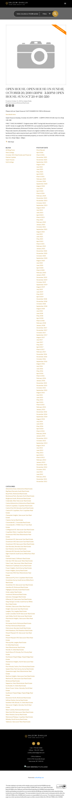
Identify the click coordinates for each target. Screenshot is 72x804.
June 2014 (39, 424)
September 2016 (41, 361)
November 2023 (41, 200)
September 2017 (41, 335)
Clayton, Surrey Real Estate (14, 520)
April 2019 (39, 296)
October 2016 (41, 359)
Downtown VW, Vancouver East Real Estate (20, 541)
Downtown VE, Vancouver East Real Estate (19, 539)
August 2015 (40, 392)
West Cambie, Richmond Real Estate (17, 710)
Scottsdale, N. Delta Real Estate (16, 686)
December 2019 (41, 277)
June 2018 (39, 313)
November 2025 (41, 160)
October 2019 (41, 282)
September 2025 (41, 162)
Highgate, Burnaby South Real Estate (17, 589)
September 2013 (41, 443)
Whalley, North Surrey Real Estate (16, 719)
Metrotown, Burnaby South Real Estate (18, 628)
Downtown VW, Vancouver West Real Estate (20, 544)
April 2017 (39, 347)
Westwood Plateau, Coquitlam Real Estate (19, 717)
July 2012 (39, 472)
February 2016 (41, 378)
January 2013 (40, 462)
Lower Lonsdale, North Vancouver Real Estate (20, 613)
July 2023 (39, 210)
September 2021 (41, 229)
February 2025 (41, 179)
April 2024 (39, 191)
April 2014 (39, 428)
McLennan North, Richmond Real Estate (18, 623)
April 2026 (39, 152)
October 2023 (41, 203)
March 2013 (40, 457)
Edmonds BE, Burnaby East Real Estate (18, 551)
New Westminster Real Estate (15, 647)
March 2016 (40, 376)
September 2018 (41, 306)
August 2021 (40, 232)
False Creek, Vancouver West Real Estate (19, 563)
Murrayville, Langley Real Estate (16, 642)
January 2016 (40, 380)
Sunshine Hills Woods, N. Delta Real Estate (19, 702)
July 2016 (39, 366)
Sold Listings (10, 162)
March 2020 (40, 270)
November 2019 (41, 280)
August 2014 (40, 419)
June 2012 (39, 474)
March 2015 (40, 404)
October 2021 (41, 227)
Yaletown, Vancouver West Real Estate (18, 722)
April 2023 (39, 215)
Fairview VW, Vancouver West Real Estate (19, 561)
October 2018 (41, 304)
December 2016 (41, 354)
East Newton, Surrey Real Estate (16, 549)
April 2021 (39, 241)
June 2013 (39, 450)
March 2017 (40, 349)
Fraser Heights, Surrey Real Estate (16, 570)
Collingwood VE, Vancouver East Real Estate (20, 529)
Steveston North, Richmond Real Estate (18, 698)
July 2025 (39, 167)
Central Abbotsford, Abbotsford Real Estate (20, 503)
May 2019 (39, 294)
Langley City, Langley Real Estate (16, 611)
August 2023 (40, 208)
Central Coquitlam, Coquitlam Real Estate (19, 505)
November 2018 (41, 301)
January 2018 (40, 325)
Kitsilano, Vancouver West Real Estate (18, 606)
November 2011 (41, 481)
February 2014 (41, 433)
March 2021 (40, 244)
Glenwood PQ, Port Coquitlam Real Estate (19, 577)
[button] (33, 743)
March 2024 (40, 193)
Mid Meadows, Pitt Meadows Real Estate (19, 630)
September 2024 (41, 184)
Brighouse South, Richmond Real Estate (18, 498)
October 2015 (41, 388)
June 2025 (39, 169)
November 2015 (41, 385)
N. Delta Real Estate (12, 645)
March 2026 (40, 155)
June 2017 (39, 342)
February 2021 (41, 246)
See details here (11, 114)
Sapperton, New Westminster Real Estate (19, 683)
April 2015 (39, 402)
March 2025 (40, 176)
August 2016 (40, 364)
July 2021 (39, 234)
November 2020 (41, 253)
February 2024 (41, 196)
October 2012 (41, 469)
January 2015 (40, 409)
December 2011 (41, 479)
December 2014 (41, 412)
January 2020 (40, 275)
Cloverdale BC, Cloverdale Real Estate (18, 522)
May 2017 (39, 344)
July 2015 (39, 395)
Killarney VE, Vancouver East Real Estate (19, 599)
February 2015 (41, 407)
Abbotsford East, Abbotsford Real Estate (19, 489)
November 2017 (41, 330)
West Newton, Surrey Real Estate (16, 714)
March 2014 (40, 431)
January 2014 (40, 436)
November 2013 (41, 438)
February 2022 (41, 222)
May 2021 (39, 239)
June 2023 (39, 212)
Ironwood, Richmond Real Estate (20, 103)
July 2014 (39, 421)
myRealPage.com (39, 777)
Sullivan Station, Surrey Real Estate (17, 700)
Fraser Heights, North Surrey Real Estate (19, 568)
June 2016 (39, 368)
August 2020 (40, 260)
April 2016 (39, 373)
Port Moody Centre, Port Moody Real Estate (20, 666)
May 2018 (39, 316)
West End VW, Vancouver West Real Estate (19, 712)
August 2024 (40, 186)
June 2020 (39, 265)
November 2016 (41, 356)
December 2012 (41, 464)
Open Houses (10, 160)
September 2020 (41, 258)
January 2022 (40, 224)
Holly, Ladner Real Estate (14, 592)
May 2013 (39, 452)
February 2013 (41, 460)
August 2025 (40, 164)
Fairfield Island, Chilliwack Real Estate (18, 558)
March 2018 (40, 320)
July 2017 (39, 340)
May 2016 (39, 371)
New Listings (10, 152)
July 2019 (39, 289)
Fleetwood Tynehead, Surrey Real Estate (18, 565)
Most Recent (40, 150)
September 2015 (41, 390)
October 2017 (41, 332)
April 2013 (39, 455)
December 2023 (41, 198)
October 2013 (41, 440)
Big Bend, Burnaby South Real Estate (17, 491)
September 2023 (41, 205)
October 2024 (41, 181)
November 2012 (41, 467)
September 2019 (41, 284)
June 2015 (39, 397)
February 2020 (41, 272)
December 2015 (41, 383)
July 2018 (39, 311)
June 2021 (39, 236)
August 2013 (40, 445)
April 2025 (39, 174)
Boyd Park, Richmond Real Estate (16, 493)
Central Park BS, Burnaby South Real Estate (19, 508)
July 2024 (39, 188)
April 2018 (39, 318)
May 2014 (39, 426)
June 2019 (39, 292)
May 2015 (39, 400)
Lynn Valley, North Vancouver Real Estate (19, 616)
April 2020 (39, 268)
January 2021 (40, 248)
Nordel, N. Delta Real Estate (15, 649)
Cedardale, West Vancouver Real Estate (18, 501)
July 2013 (39, 448)
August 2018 (40, 308)
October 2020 (41, 256)
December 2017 (41, 328)
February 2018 (41, 323)
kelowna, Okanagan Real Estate (16, 597)
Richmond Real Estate (13, 681)
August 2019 (40, 287)
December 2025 (41, 157)
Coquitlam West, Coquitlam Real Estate (18, 532)
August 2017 (40, 337)
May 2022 (39, 220)
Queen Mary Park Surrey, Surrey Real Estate (20, 669)
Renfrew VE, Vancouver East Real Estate (18, 678)
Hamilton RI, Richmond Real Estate (17, 587)
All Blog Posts (10, 150)
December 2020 (41, 251)
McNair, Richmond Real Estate (15, 625)
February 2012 (41, 476)
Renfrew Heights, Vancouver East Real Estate (20, 676)
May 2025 (39, 172)
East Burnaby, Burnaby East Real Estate (18, 546)
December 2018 (41, 299)
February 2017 (41, 352)
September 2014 (41, 416)
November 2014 (41, 414)
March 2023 (40, 217)
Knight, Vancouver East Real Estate (17, 609)
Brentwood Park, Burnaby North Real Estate (20, 496)
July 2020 (39, 263)
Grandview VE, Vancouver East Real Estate (19, 585)
